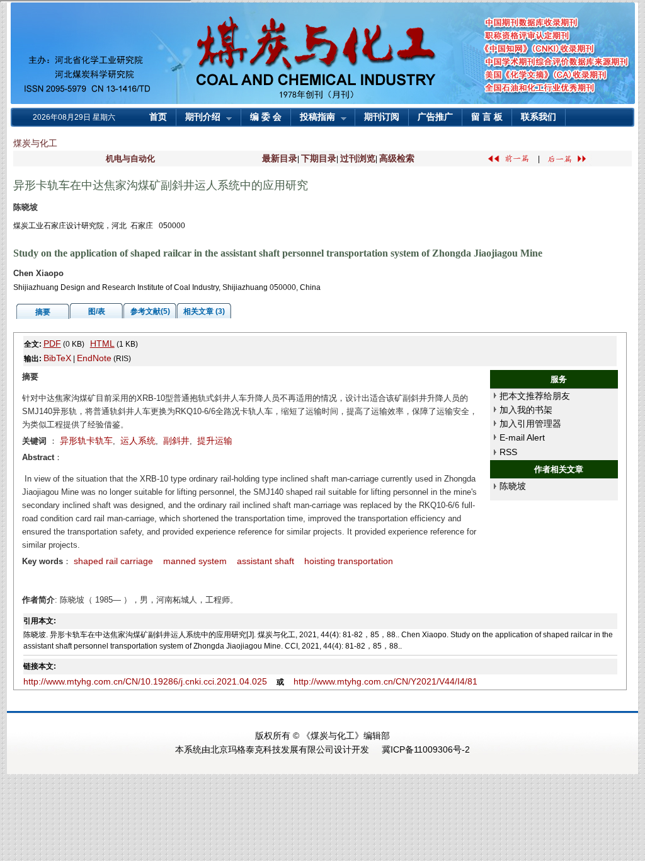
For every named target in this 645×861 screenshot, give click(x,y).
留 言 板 (487, 117)
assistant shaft (265, 561)
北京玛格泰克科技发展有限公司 (272, 749)
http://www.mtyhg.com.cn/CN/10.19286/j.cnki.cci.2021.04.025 (145, 681)
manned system (195, 561)
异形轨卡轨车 (86, 441)
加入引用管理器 (530, 424)
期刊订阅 (381, 117)
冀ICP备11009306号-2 (426, 749)
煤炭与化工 (35, 143)
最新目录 (279, 158)
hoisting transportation (348, 561)
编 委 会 (266, 117)
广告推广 (435, 117)
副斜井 (176, 441)
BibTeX (57, 358)
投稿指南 (313, 118)
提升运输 (214, 441)
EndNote (94, 358)
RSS (508, 452)
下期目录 (318, 158)
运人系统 (138, 441)
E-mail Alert (522, 437)
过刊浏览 (357, 158)
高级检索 (396, 158)
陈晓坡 (512, 486)
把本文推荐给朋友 (534, 396)
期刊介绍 (198, 118)
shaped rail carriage (113, 561)
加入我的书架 (525, 410)
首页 (158, 117)
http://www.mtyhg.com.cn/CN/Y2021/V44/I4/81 (385, 681)
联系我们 (538, 117)
